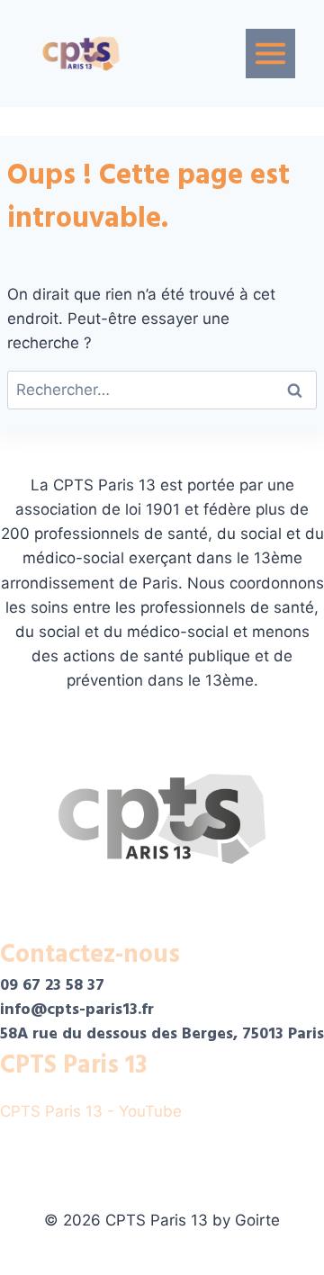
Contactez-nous (90, 955)
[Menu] (270, 53)
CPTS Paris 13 (73, 1065)
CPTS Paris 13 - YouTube (93, 1111)
